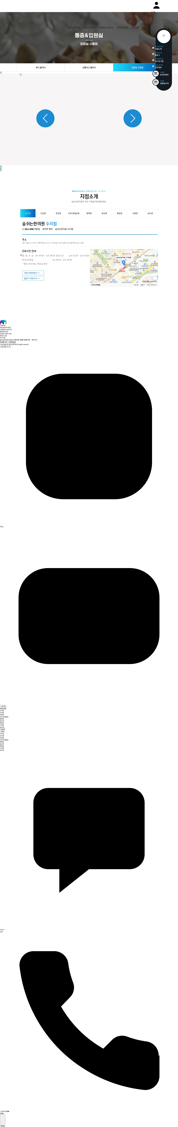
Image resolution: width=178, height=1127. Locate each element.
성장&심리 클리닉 (106, 27)
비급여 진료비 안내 (5, 334)
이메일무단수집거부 (6, 329)
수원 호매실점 (4, 717)
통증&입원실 (122, 27)
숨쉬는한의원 (74, 27)
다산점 (2, 713)
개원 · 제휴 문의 (32, 340)
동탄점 (2, 723)
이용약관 (2, 325)
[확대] (155, 262)
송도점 (2, 727)
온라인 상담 (3, 336)
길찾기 (142, 285)
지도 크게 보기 (151, 285)
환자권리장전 (4, 332)
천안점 (2, 715)
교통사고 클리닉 (89, 67)
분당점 (2, 721)
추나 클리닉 (40, 67)
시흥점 (2, 725)
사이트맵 (2, 338)
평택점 (2, 719)
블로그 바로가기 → (32, 278)
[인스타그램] (89, 524)
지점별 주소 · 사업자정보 (7, 342)
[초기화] (155, 270)
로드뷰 (136, 285)
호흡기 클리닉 (89, 27)
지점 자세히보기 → (32, 272)
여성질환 (135, 27)
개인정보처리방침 (5, 327)
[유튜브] (89, 704)
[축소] (155, 266)
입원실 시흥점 (137, 67)
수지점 (2, 711)
